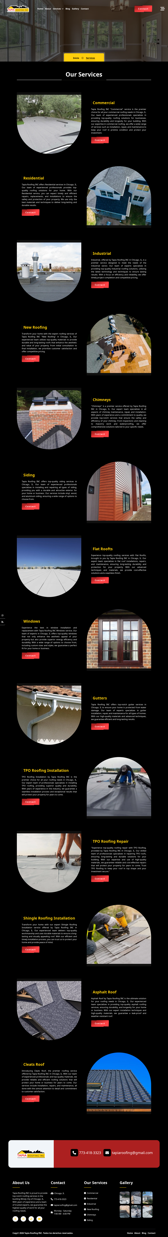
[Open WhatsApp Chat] (2, 615)
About (48, 8)
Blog (68, 8)
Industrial (91, 1204)
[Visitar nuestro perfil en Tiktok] (31, 1219)
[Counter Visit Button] (2, 622)
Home (40, 8)
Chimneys (91, 1214)
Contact (85, 8)
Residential (92, 1198)
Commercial (92, 1193)
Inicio (76, 58)
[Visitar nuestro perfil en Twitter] (15, 1219)
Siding (90, 1220)
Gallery (75, 8)
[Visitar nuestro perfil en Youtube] (39, 1219)
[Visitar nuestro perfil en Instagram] (23, 1219)
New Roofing (93, 1209)
